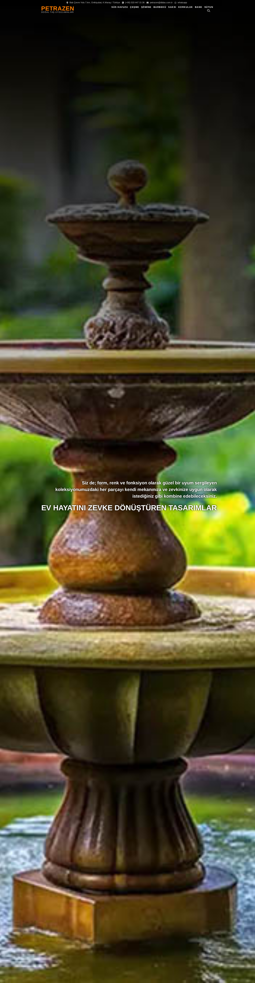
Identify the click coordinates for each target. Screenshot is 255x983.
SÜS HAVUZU (119, 7)
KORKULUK (185, 7)
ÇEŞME (134, 7)
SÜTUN (208, 7)
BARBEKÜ (159, 7)
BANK (198, 7)
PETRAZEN (57, 8)
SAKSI (172, 7)
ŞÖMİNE (146, 7)
